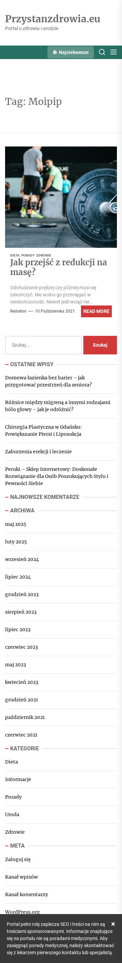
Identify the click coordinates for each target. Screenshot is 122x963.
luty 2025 (16, 542)
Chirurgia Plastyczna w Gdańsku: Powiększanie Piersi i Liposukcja (43, 430)
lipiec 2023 (17, 629)
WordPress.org (22, 912)
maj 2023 (15, 665)
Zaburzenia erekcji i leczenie (38, 452)
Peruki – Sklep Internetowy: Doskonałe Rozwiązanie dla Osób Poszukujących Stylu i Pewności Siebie (56, 476)
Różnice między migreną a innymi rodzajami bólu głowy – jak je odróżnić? (57, 405)
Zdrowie (43, 255)
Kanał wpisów (21, 877)
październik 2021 (25, 717)
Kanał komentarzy (26, 894)
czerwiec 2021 (21, 735)
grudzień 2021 (21, 700)
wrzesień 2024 (22, 559)
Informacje (18, 779)
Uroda (12, 814)
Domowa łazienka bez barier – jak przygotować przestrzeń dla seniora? (48, 381)
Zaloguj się (18, 859)
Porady (28, 255)
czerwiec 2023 (21, 647)
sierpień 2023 (21, 612)
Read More (96, 311)
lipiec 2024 (18, 577)
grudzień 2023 (22, 594)
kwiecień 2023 (21, 682)
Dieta (15, 255)
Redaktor (18, 311)
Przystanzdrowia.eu (52, 19)
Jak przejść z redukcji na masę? (58, 267)
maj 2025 (15, 524)
